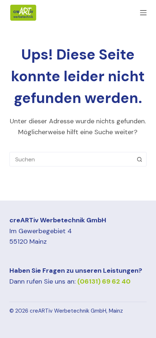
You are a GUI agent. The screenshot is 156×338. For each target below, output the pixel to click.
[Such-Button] (139, 159)
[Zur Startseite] (23, 12)
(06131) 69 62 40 (104, 281)
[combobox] (71, 159)
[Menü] (143, 12)
